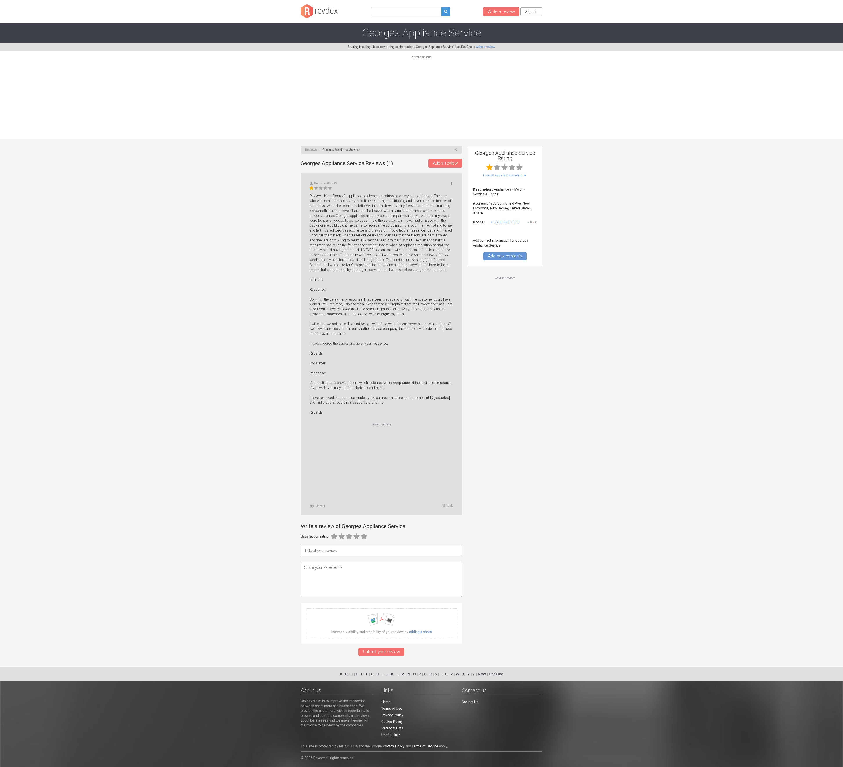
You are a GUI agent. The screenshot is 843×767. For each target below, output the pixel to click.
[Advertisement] (421, 95)
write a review (485, 47)
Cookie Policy (392, 722)
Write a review (501, 11)
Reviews (311, 149)
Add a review (445, 163)
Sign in (531, 11)
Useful (320, 506)
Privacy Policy (392, 715)
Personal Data (392, 728)
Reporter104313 (325, 183)
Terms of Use (391, 708)
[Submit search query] (445, 12)
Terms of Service (425, 746)
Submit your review (381, 651)
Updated (496, 674)
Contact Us (470, 702)
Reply (449, 505)
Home (386, 702)
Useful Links (391, 735)
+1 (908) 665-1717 (505, 222)
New (482, 674)
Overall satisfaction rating (505, 175)
